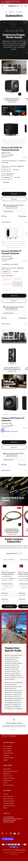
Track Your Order (7, 776)
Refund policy (7, 852)
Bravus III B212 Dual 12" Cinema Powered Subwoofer (12, 368)
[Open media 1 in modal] (17, 396)
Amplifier (5, 760)
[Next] (26, 2)
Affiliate (5, 808)
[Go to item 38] (23, 245)
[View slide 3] (16, 730)
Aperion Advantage (8, 796)
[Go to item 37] (21, 245)
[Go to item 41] (9, 247)
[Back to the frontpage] (6, 12)
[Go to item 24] (23, 142)
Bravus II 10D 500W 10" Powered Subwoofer (9, 573)
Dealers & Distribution (8, 805)
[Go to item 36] (22, 144)
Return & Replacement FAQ (10, 771)
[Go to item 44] (15, 247)
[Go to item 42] (11, 247)
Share (5, 216)
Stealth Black (6, 177)
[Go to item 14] (5, 142)
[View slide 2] (14, 730)
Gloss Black (6, 182)
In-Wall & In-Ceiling (8, 757)
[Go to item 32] (15, 144)
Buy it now (14, 199)
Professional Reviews (8, 801)
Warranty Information (8, 778)
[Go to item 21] (18, 142)
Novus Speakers (7, 750)
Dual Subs (15, 169)
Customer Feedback (8, 803)
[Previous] (2, 2)
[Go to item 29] (9, 144)
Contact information (14, 854)
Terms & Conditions (8, 785)
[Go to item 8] (18, 140)
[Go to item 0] (3, 140)
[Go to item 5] (12, 140)
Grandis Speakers (8, 746)
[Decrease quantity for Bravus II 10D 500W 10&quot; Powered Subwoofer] (3, 189)
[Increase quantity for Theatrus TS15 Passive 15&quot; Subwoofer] (10, 437)
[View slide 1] (12, 730)
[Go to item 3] (8, 140)
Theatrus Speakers (8, 753)
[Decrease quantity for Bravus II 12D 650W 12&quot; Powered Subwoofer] (3, 290)
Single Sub (6, 169)
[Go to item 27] (3, 245)
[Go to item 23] (21, 142)
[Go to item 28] (7, 144)
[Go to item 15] (6, 142)
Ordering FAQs (7, 769)
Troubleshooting (7, 780)
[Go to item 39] (25, 245)
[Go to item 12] (25, 140)
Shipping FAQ (6, 773)
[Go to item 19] (14, 142)
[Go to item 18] (12, 142)
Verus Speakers (7, 748)
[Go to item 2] (6, 140)
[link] (9, 820)
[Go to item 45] (17, 247)
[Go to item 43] (13, 247)
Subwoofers (6, 755)
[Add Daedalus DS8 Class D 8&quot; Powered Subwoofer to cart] (19, 94)
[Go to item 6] (14, 140)
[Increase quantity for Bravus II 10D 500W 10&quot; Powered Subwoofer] (10, 189)
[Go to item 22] (20, 142)
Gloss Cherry (6, 284)
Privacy (5, 782)
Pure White (17, 177)
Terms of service (20, 852)
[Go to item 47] (20, 247)
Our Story (5, 794)
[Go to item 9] (20, 140)
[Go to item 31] (13, 144)
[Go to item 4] (10, 140)
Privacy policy (13, 852)
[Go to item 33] (17, 144)
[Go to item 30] (11, 144)
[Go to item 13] (3, 142)
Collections (11, 12)
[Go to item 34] (19, 144)
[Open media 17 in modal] (17, 229)
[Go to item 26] (6, 144)
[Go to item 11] (23, 140)
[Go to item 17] (10, 142)
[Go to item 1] (5, 140)
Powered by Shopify (20, 849)
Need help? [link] (23, 216)
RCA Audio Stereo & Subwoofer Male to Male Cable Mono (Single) (12, 530)
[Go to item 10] (21, 140)
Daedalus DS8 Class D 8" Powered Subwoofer (12, 99)
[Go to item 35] (20, 144)
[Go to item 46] (19, 247)
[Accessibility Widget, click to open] (2, 430)
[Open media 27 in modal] (17, 122)
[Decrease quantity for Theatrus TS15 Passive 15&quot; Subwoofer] (3, 437)
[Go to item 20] (16, 142)
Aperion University (8, 798)
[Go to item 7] (16, 140)
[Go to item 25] (25, 142)
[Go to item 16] (8, 142)
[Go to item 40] (7, 247)
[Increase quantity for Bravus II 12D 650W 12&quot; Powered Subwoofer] (10, 290)
